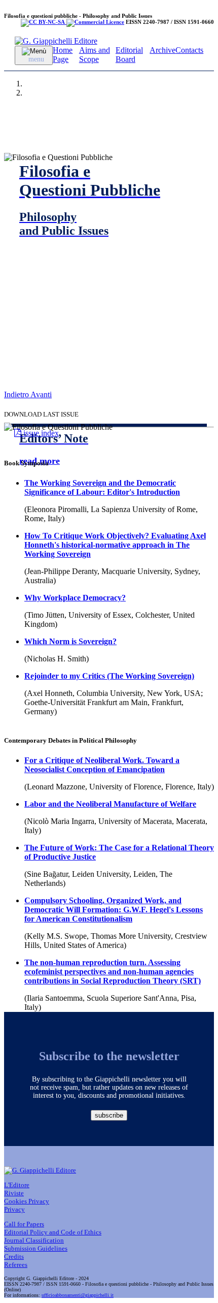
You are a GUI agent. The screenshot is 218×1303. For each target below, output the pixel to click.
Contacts (189, 50)
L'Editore (16, 1185)
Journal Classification (34, 1240)
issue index (40, 433)
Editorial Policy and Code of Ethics (52, 1232)
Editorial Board (129, 54)
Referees (15, 1264)
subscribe (109, 1115)
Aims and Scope (94, 54)
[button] (17, 394)
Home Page (62, 54)
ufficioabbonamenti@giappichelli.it (78, 1295)
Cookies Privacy (26, 1201)
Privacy (14, 1209)
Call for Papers (24, 1224)
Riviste (14, 1193)
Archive (162, 50)
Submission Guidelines (35, 1248)
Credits (14, 1256)
